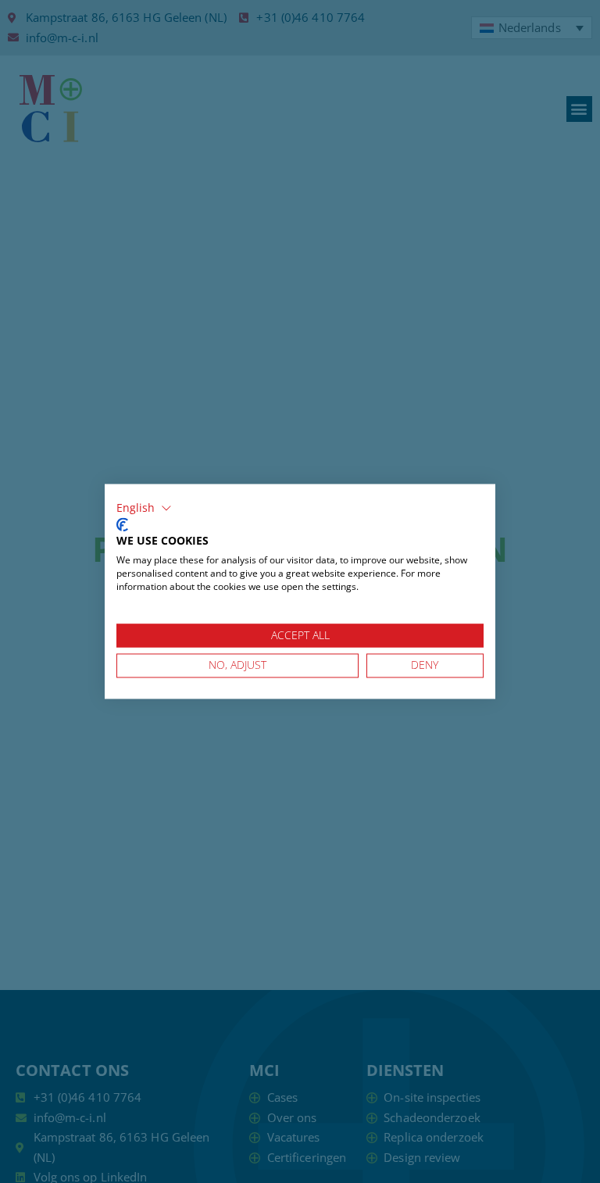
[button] (144, 508)
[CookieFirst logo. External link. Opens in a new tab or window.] (122, 524)
